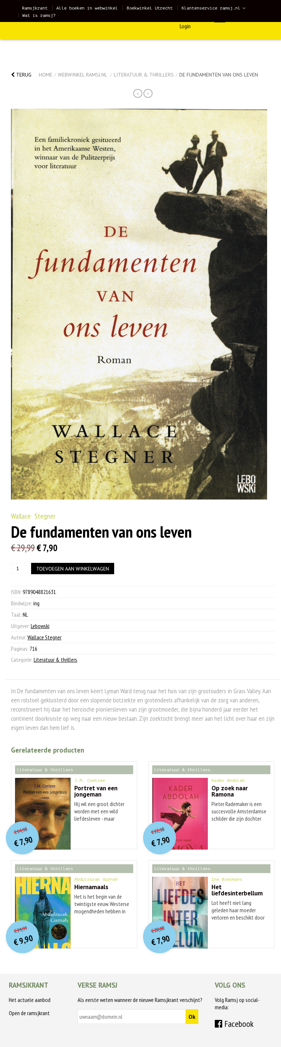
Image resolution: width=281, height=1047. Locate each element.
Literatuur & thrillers (144, 74)
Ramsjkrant (35, 8)
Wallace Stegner (33, 516)
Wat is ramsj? (39, 15)
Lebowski (40, 626)
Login (185, 26)
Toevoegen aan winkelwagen (72, 568)
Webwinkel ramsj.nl (82, 74)
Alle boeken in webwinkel (87, 8)
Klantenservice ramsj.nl (210, 8)
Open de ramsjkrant (29, 1013)
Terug (23, 74)
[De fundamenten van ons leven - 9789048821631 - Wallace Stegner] (139, 304)
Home (45, 74)
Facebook (238, 1023)
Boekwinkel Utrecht (150, 8)
